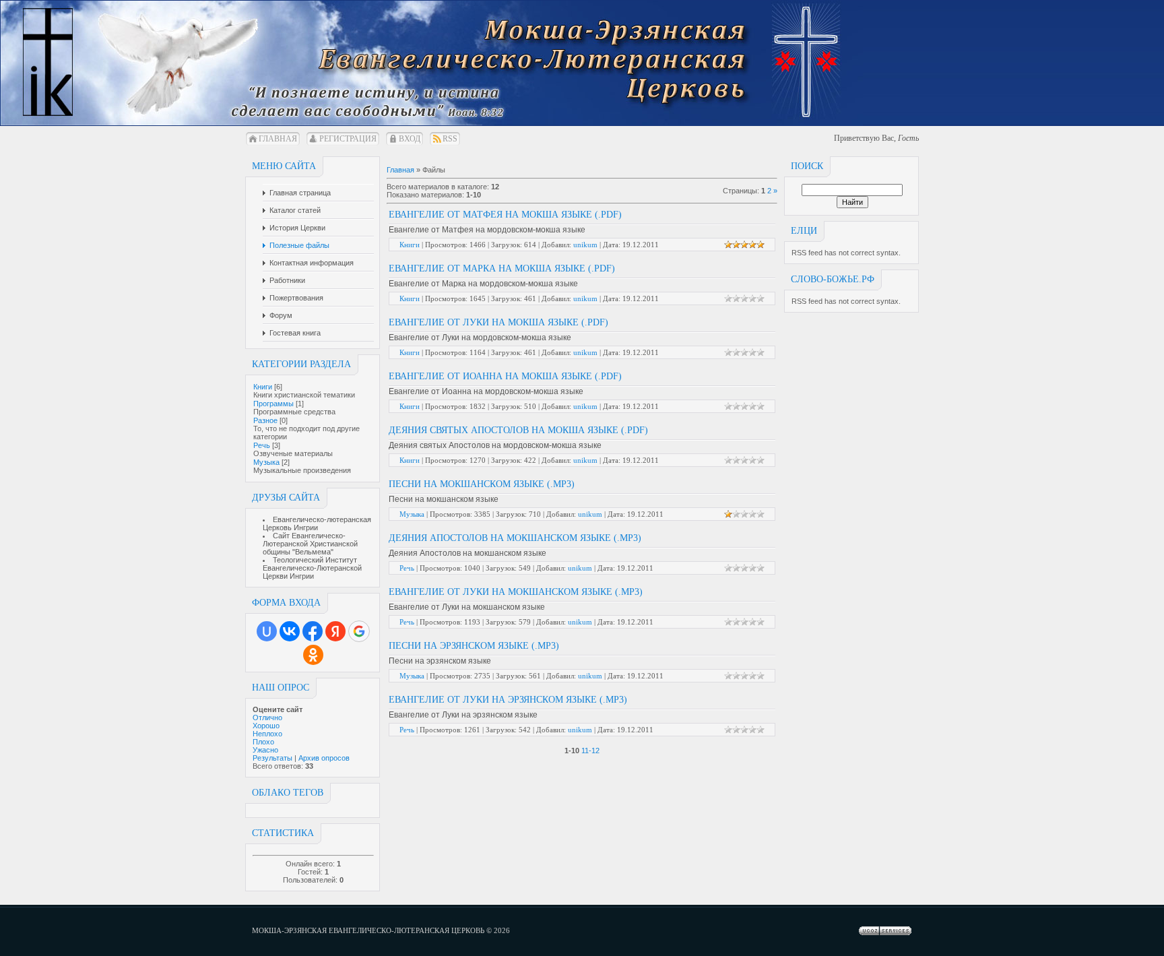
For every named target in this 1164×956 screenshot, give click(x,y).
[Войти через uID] (267, 631)
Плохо (263, 742)
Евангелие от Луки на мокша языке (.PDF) (498, 322)
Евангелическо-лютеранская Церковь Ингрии (317, 523)
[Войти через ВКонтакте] (290, 631)
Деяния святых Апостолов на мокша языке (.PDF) (518, 430)
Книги (262, 387)
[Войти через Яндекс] (335, 631)
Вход (409, 139)
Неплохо (267, 734)
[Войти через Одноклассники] (313, 655)
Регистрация (348, 139)
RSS (450, 139)
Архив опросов (324, 758)
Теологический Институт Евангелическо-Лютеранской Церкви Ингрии (312, 568)
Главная (278, 139)
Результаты (272, 758)
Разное (265, 420)
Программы (273, 404)
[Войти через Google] (359, 631)
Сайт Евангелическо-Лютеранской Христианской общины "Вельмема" (310, 544)
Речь (261, 445)
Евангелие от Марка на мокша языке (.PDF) (502, 268)
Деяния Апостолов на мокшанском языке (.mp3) (515, 538)
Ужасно (265, 750)
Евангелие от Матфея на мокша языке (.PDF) (505, 215)
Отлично (267, 717)
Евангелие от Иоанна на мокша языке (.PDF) (505, 376)
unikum (585, 245)
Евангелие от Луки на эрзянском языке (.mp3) (508, 700)
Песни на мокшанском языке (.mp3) (482, 484)
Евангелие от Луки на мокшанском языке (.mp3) (516, 592)
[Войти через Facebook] (312, 631)
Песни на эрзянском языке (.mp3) (474, 646)
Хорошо (266, 726)
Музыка (266, 462)
